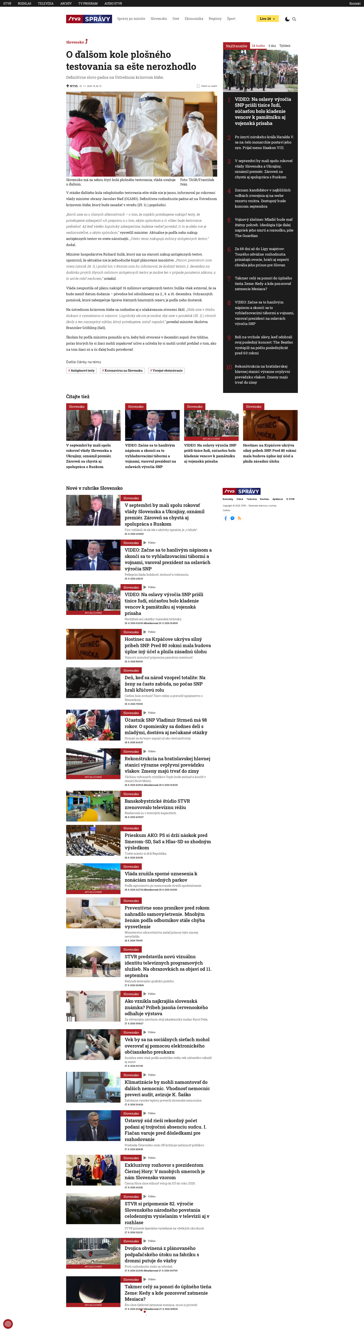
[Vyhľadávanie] (294, 19)
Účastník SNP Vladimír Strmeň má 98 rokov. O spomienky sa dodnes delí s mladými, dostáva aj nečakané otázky (166, 726)
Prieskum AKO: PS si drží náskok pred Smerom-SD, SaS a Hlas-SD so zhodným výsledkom (168, 841)
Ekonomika (194, 18)
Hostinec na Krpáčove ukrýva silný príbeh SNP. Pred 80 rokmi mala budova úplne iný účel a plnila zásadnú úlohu (168, 645)
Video (151, 542)
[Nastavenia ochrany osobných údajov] (8, 1324)
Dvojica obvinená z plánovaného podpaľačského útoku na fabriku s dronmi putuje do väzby (162, 1254)
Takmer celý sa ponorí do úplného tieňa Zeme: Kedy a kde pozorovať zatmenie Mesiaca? (263, 283)
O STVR (290, 499)
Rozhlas (24, 3)
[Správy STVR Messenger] (232, 520)
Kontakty (228, 499)
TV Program (88, 3)
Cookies (226, 510)
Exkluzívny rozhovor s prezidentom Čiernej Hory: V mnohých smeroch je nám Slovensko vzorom (165, 1171)
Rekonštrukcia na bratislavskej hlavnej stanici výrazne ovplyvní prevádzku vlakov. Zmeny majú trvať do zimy (262, 374)
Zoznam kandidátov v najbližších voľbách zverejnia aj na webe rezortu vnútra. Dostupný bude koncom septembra (263, 198)
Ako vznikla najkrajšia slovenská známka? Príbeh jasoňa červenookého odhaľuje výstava (166, 1007)
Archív (66, 3)
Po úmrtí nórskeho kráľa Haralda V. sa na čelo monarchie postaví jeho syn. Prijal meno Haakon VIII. (264, 142)
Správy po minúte (131, 18)
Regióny (215, 18)
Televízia (46, 3)
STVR (7, 3)
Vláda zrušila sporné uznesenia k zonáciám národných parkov (161, 876)
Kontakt (355, 3)
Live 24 (265, 18)
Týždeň (284, 45)
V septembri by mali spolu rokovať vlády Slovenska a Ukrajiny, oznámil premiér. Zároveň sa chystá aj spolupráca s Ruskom (264, 168)
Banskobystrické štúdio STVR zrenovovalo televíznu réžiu (157, 804)
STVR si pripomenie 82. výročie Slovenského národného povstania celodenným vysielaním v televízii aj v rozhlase (167, 1213)
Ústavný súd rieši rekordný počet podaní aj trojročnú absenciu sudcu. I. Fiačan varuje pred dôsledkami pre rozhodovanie (166, 1129)
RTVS (74, 86)
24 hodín (258, 45)
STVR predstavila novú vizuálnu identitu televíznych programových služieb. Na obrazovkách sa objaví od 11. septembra (168, 965)
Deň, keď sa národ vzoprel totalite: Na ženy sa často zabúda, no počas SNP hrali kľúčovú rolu (165, 683)
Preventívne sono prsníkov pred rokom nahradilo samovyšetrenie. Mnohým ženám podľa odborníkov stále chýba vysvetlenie (167, 917)
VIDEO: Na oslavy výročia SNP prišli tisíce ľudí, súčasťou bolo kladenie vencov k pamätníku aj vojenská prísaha (263, 111)
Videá (240, 499)
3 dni (272, 45)
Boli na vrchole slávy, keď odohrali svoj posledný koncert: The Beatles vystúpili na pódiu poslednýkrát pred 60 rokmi (264, 345)
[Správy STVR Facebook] (226, 520)
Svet (176, 18)
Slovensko (159, 18)
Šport (231, 18)
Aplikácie (278, 499)
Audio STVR (113, 3)
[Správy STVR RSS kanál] (239, 520)
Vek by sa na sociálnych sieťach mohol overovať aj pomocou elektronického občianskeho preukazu (167, 1045)
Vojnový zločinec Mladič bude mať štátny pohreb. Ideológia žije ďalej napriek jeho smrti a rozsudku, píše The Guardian (264, 227)
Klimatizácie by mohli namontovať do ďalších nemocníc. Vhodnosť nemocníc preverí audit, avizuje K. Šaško (167, 1088)
